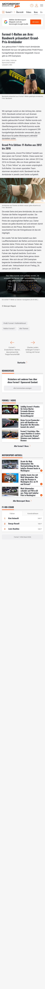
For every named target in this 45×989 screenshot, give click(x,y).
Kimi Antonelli (13, 518)
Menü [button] (41, 5)
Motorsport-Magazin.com (11, 5)
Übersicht (20, 12)
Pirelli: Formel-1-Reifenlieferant (14, 323)
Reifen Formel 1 (9, 329)
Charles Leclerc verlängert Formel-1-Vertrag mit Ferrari (32, 349)
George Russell (13, 523)
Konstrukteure (32, 513)
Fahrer (12, 513)
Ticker (31, 5)
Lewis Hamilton (13, 528)
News (36, 12)
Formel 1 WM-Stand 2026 (22, 537)
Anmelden (36, 5)
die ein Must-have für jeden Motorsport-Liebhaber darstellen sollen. (21, 135)
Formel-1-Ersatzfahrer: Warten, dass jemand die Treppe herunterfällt (12, 350)
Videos (28, 12)
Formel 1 (9, 12)
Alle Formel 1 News (21, 446)
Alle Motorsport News (21, 500)
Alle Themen (23, 329)
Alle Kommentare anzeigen (22, 388)
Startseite (21, 362)
